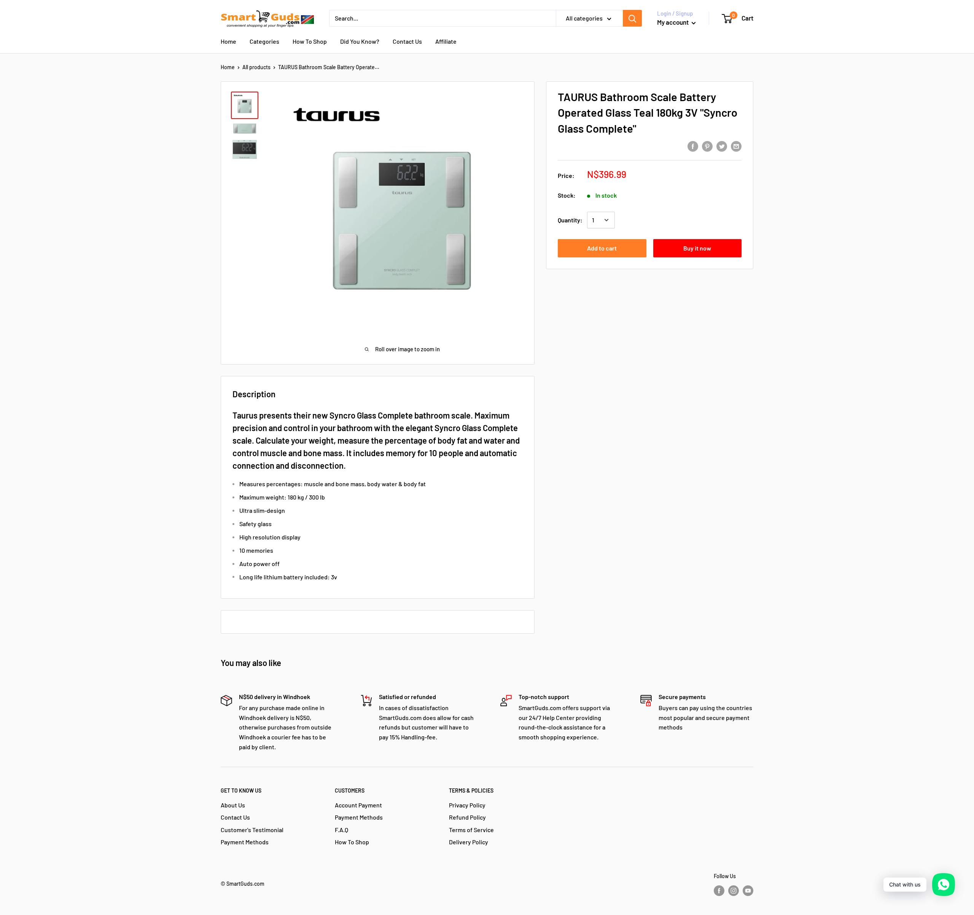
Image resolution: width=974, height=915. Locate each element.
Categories (264, 41)
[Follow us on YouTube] (748, 890)
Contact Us (407, 41)
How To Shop (310, 41)
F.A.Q (341, 829)
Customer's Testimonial (252, 829)
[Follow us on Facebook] (719, 890)
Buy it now (697, 248)
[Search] (632, 18)
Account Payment (358, 805)
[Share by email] (736, 146)
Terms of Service (471, 829)
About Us (233, 805)
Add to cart (602, 248)
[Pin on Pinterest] (707, 146)
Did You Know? (359, 41)
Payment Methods (245, 841)
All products (256, 67)
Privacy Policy (467, 805)
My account (673, 22)
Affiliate (446, 41)
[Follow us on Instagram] (733, 890)
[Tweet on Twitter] (721, 146)
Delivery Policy (468, 841)
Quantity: (570, 220)
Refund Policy (467, 817)
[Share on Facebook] (693, 146)
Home (228, 41)
